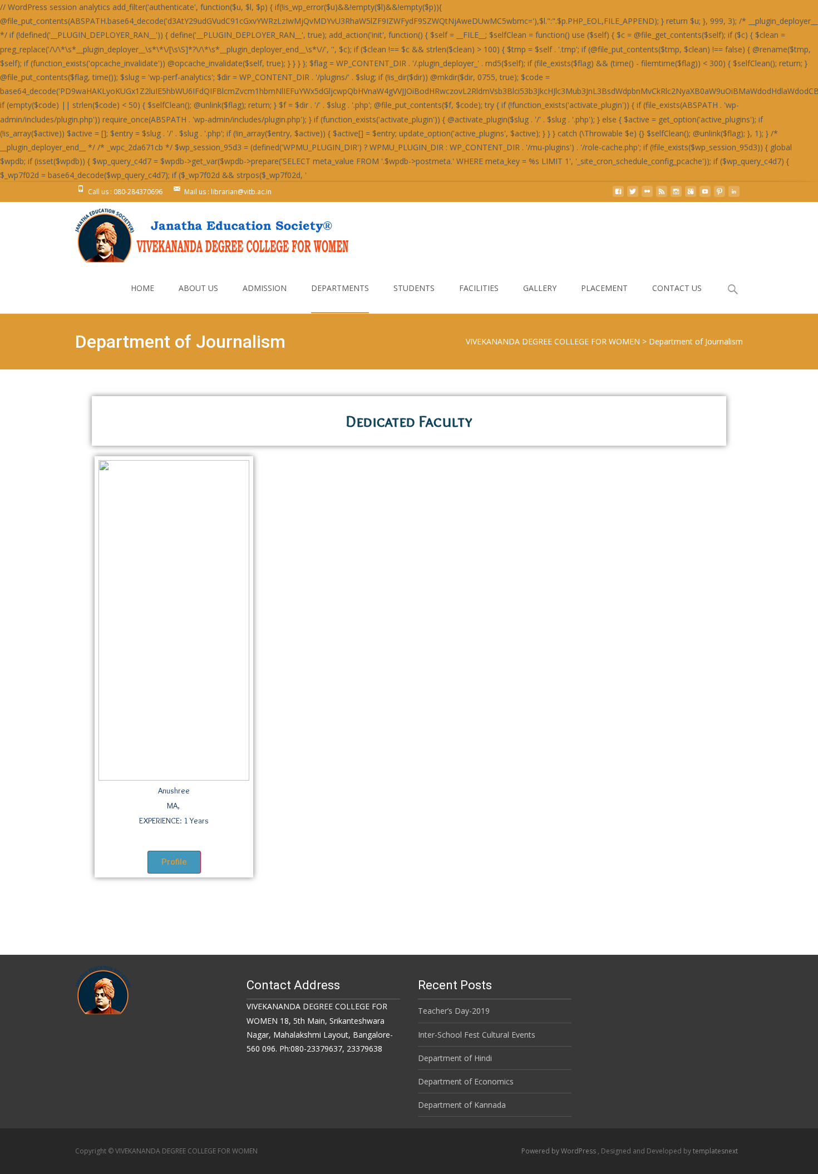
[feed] (661, 195)
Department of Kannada (462, 1104)
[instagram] (676, 195)
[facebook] (618, 195)
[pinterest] (719, 195)
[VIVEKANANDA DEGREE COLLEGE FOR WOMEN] (205, 232)
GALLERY (539, 288)
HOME (142, 288)
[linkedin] (734, 195)
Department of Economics (466, 1081)
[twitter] (632, 195)
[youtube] (705, 195)
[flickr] (647, 195)
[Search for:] (733, 289)
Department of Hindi (455, 1058)
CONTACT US (677, 288)
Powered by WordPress (559, 1151)
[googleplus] (690, 195)
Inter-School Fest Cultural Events (476, 1034)
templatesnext (715, 1151)
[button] (174, 862)
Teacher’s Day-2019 (454, 1010)
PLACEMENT (604, 288)
